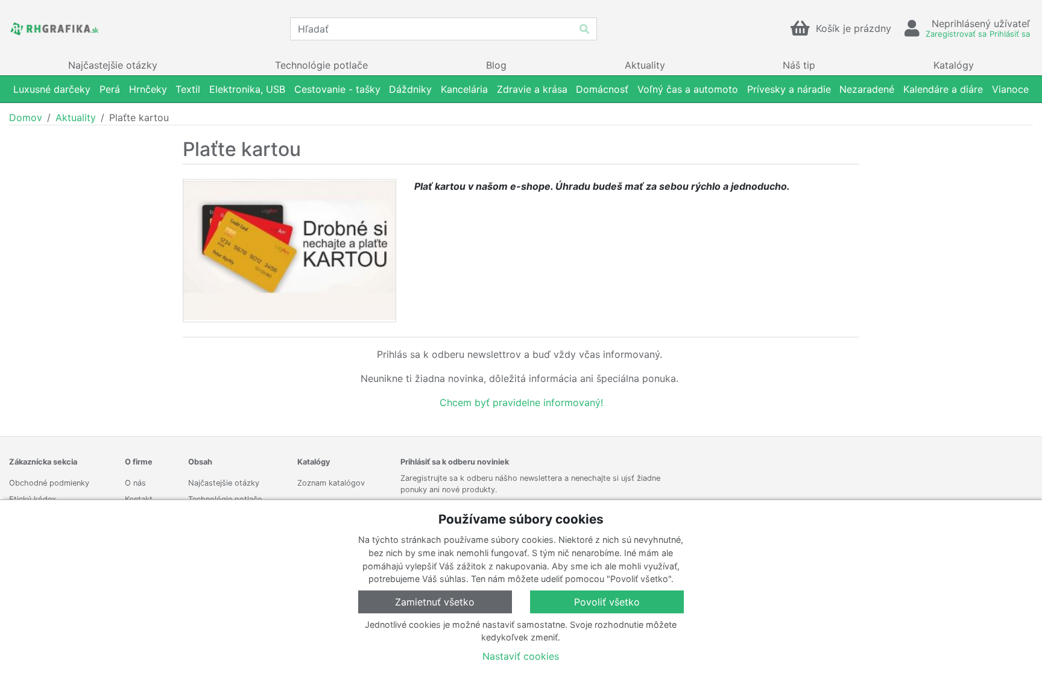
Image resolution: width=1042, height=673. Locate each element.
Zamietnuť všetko (435, 602)
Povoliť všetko (607, 602)
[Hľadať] (584, 28)
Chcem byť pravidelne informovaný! (521, 402)
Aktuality (75, 117)
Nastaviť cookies (520, 656)
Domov (25, 117)
